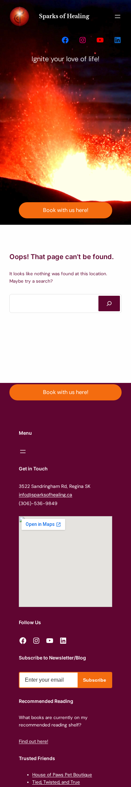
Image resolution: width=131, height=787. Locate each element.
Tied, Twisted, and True (56, 782)
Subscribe (94, 680)
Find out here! (33, 741)
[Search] (109, 303)
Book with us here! (65, 210)
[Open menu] (118, 16)
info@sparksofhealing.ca (45, 495)
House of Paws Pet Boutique (62, 775)
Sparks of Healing (64, 16)
